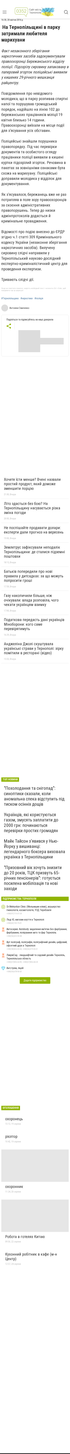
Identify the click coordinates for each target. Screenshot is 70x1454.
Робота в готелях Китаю (25, 1236)
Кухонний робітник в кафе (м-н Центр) (31, 1256)
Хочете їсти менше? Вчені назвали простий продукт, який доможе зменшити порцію (32, 484)
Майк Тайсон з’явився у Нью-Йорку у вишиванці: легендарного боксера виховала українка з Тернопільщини (34, 849)
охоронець (14, 1119)
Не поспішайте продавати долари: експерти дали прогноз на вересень (33, 530)
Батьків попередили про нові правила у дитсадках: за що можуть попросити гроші (33, 576)
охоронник (14, 1186)
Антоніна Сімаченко (19, 308)
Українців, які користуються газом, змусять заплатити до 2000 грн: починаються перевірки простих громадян (31, 822)
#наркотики (27, 298)
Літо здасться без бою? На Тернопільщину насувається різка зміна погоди (32, 508)
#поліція (39, 298)
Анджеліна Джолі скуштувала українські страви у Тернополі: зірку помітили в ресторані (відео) (33, 648)
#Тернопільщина (10, 298)
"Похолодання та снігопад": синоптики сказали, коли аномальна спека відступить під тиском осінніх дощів (34, 796)
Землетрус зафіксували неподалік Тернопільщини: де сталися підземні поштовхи (34, 552)
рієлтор (11, 1136)
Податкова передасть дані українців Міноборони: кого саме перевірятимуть (34, 624)
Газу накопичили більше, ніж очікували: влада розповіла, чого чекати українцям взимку (31, 600)
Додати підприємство (35, 980)
